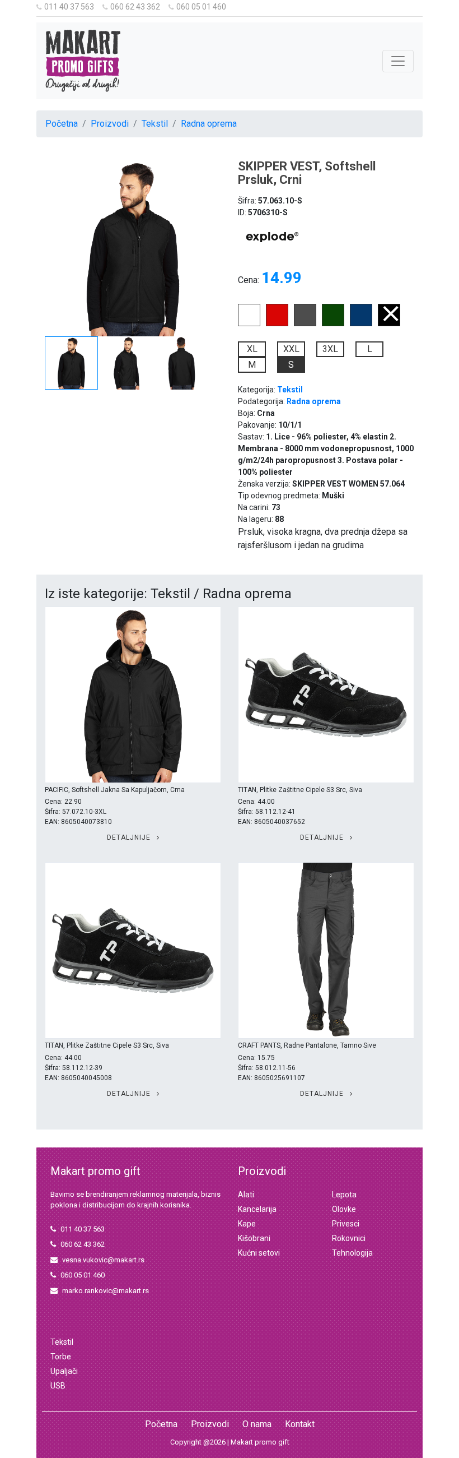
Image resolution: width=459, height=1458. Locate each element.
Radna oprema (209, 123)
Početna (61, 123)
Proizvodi (110, 123)
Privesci (345, 1223)
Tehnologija (352, 1252)
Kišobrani (254, 1238)
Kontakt (300, 1424)
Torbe (60, 1356)
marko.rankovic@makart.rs (105, 1290)
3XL (330, 349)
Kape (247, 1223)
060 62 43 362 (135, 6)
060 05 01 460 (201, 6)
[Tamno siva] (305, 323)
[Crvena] (277, 323)
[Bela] (249, 323)
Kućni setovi (259, 1252)
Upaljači (64, 1371)
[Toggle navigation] (398, 61)
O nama (256, 1424)
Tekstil (155, 123)
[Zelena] (333, 323)
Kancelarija (257, 1209)
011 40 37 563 (69, 6)
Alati (246, 1194)
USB (57, 1385)
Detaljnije (130, 837)
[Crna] (389, 323)
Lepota (344, 1194)
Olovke (344, 1209)
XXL (291, 349)
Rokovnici (349, 1238)
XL (252, 349)
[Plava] (361, 323)
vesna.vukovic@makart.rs (103, 1260)
